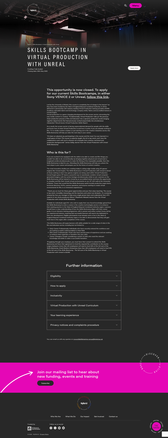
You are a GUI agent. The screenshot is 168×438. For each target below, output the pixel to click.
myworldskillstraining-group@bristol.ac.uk (88, 339)
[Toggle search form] (125, 5)
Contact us (113, 416)
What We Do (70, 416)
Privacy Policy (44, 434)
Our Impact (84, 416)
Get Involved (99, 416)
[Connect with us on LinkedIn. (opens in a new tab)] (55, 428)
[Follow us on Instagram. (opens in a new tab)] (51, 428)
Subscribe (45, 383)
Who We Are (56, 416)
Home (29, 44)
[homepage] (84, 403)
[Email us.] (63, 428)
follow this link (98, 97)
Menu (135, 5)
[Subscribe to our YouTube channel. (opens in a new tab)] (59, 428)
